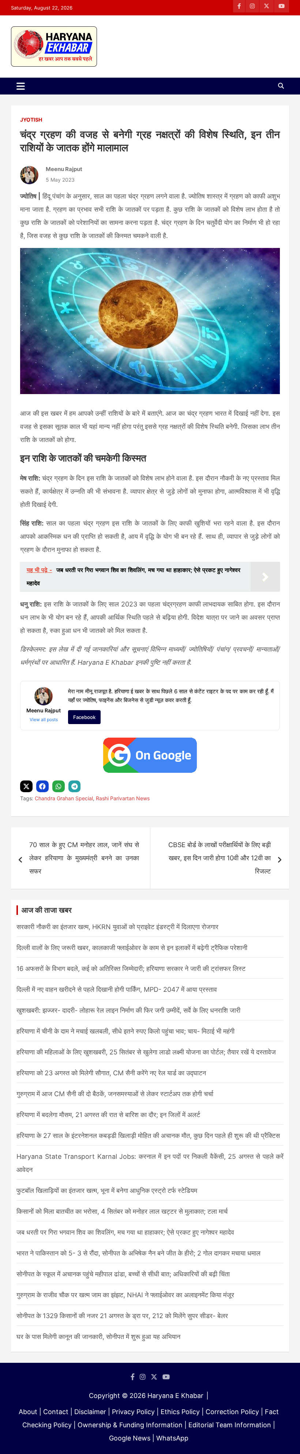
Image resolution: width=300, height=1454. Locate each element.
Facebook (84, 717)
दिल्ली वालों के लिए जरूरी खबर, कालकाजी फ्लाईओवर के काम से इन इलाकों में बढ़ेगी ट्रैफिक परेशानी (131, 948)
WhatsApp (172, 1438)
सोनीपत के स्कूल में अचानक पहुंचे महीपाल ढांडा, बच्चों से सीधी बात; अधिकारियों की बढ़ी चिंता (123, 1274)
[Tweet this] (27, 786)
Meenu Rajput (64, 169)
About (28, 1412)
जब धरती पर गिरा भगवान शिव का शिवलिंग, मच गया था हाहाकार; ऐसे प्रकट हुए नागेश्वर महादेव (125, 1232)
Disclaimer (90, 1412)
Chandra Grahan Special (64, 798)
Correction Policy (232, 1412)
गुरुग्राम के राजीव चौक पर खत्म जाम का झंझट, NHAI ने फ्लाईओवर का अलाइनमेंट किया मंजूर (125, 1295)
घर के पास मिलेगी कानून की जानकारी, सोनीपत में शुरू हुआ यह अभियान (98, 1336)
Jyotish (31, 119)
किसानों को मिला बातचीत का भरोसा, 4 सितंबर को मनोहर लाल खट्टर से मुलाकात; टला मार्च (122, 1211)
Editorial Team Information (229, 1425)
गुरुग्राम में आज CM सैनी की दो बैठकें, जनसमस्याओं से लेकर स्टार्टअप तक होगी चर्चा (114, 1094)
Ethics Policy (180, 1412)
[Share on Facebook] (43, 786)
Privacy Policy (133, 1412)
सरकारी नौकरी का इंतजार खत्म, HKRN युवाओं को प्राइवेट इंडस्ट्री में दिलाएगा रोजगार (117, 927)
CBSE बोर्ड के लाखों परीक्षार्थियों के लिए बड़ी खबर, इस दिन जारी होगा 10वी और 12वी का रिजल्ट (219, 858)
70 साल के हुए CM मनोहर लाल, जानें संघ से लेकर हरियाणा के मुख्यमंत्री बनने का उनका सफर (84, 858)
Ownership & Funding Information (130, 1425)
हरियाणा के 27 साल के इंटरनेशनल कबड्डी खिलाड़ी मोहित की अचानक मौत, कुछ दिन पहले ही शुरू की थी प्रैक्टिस (148, 1135)
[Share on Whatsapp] (59, 786)
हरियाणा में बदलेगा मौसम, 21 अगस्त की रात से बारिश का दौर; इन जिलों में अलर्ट (108, 1115)
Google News (129, 1438)
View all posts (44, 719)
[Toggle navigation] (20, 86)
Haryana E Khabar (175, 1395)
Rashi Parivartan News (123, 798)
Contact (55, 1412)
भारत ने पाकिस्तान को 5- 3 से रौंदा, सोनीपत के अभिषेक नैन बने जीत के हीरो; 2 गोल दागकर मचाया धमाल (138, 1253)
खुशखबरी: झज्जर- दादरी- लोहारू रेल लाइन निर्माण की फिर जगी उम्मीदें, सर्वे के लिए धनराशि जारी (128, 1010)
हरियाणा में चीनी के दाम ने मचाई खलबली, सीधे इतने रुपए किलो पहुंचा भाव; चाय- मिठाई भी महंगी (125, 1031)
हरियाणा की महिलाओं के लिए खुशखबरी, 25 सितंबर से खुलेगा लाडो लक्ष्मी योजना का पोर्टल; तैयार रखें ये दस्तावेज (146, 1052)
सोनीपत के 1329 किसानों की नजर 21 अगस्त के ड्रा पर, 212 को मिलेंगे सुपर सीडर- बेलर (122, 1316)
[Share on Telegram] (75, 786)
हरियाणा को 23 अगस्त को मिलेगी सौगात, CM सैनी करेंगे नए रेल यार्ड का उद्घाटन (111, 1073)
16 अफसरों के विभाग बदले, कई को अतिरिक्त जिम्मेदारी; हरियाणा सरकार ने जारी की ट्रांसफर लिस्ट (130, 968)
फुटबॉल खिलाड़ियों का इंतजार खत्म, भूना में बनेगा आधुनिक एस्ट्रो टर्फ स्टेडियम (106, 1190)
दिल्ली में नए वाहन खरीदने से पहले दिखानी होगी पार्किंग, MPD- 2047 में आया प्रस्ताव (116, 989)
